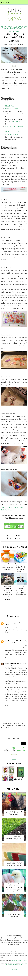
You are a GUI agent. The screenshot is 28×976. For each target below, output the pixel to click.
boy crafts (4, 26)
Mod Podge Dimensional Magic (14, 133)
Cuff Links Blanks (11, 108)
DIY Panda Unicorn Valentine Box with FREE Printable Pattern (20, 590)
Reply (6, 635)
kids (13, 28)
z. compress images (17, 30)
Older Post (21, 608)
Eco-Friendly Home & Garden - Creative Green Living (18, 961)
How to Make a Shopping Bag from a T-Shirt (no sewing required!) (20, 568)
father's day (14, 27)
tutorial (13, 30)
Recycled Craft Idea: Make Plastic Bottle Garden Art (14, 914)
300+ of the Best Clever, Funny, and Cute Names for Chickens (14, 813)
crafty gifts (13, 26)
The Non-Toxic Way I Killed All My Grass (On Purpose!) (14, 838)
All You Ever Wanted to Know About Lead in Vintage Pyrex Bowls (14, 864)
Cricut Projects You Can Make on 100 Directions (14, 509)
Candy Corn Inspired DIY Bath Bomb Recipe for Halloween (7, 567)
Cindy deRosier (10, 663)
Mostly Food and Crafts (13, 641)
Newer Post (6, 608)
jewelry (9, 28)
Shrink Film (9, 106)
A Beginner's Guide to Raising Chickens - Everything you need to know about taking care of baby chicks (14, 887)
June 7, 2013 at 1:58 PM (16, 642)
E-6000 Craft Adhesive (14, 126)
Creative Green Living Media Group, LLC (16, 964)
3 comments (20, 44)
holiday (20, 27)
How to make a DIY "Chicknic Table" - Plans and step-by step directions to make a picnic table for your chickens (7, 593)
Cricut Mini (17, 121)
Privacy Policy (14, 969)
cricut (7, 27)
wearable (20, 30)
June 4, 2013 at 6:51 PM (15, 624)
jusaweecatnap (10, 623)
